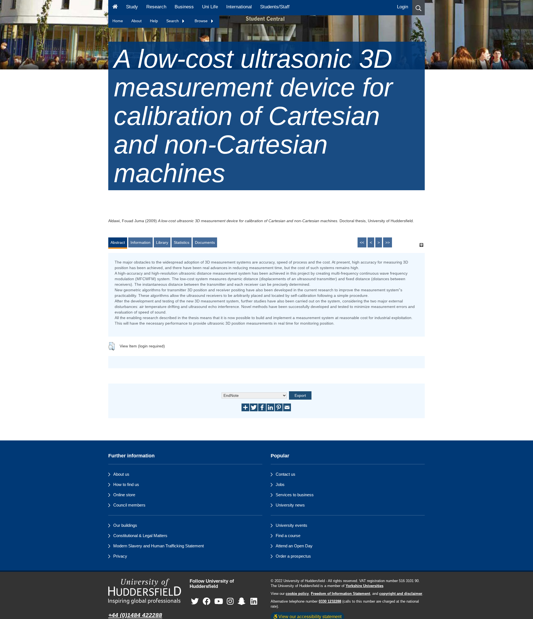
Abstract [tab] (117, 242)
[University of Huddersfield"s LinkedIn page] (253, 601)
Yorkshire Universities (364, 586)
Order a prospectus (293, 556)
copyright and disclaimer (400, 594)
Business (184, 6)
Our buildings (125, 525)
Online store (124, 494)
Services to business (295, 494)
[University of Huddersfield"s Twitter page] (195, 601)
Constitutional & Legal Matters (140, 535)
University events (291, 525)
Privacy (120, 556)
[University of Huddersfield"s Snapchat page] (243, 601)
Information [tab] (140, 242)
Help (154, 21)
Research (156, 6)
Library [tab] (162, 242)
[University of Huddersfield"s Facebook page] (206, 601)
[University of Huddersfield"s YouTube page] (218, 601)
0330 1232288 (330, 601)
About (136, 21)
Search (173, 21)
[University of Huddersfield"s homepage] (144, 591)
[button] (418, 7)
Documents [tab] (205, 242)
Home (117, 21)
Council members (129, 505)
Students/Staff (275, 6)
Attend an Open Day (294, 545)
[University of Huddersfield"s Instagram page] (230, 601)
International (239, 6)
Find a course (288, 535)
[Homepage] (115, 7)
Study (132, 6)
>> (387, 242)
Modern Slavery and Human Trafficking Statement (158, 545)
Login (402, 6)
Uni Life (210, 6)
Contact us (285, 474)
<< (362, 242)
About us (121, 474)
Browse (202, 21)
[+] (421, 245)
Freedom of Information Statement (340, 594)
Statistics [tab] (181, 242)
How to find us (126, 484)
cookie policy (297, 594)
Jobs (280, 484)
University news (290, 505)
